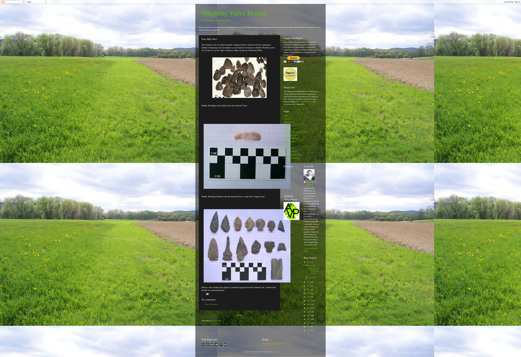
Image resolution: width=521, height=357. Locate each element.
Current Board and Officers (294, 154)
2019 (309, 293)
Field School (288, 122)
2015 (309, 308)
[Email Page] (207, 294)
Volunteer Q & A (290, 125)
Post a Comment (211, 304)
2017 (309, 300)
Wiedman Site (289, 148)
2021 (309, 286)
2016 (309, 304)
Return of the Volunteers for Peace (313, 270)
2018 (309, 297)
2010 (309, 326)
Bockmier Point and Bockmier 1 (296, 132)
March (311, 277)
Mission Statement (291, 151)
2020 (309, 289)
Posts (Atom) (217, 320)
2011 (309, 323)
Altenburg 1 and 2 (290, 128)
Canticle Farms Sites (291, 138)
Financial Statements (291, 158)
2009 (309, 330)
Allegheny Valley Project (233, 12)
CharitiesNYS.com (305, 101)
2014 (309, 312)
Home (239, 315)
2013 (309, 315)
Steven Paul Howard (311, 183)
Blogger (274, 351)
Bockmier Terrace (290, 135)
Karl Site (287, 145)
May (311, 265)
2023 (309, 262)
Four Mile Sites (290, 141)
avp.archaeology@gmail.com (274, 343)
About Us (287, 119)
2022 (309, 282)
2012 (309, 319)
